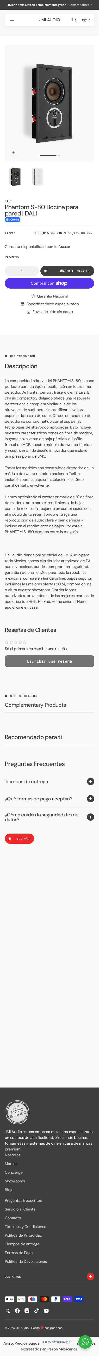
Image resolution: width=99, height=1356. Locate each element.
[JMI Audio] (49, 1112)
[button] (12, 20)
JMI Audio (22, 1328)
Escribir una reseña (49, 661)
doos (59, 1328)
